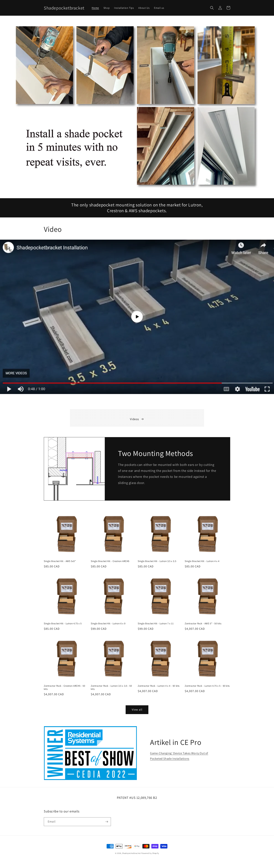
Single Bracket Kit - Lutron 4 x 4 (202, 561)
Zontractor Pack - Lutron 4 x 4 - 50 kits (158, 685)
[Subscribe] (107, 821)
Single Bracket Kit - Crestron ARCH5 (110, 561)
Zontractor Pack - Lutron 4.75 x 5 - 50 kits (207, 685)
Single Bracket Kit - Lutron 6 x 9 (108, 623)
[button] (212, 8)
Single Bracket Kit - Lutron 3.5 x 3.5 (157, 561)
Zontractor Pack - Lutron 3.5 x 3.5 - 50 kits (111, 687)
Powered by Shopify (150, 853)
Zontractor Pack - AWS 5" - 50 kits (203, 623)
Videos (134, 419)
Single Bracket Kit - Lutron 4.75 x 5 (63, 623)
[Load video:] (137, 317)
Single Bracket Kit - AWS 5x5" (60, 561)
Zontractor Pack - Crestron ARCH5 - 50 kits (64, 687)
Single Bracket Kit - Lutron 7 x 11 (156, 623)
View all (137, 709)
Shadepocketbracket (131, 853)
